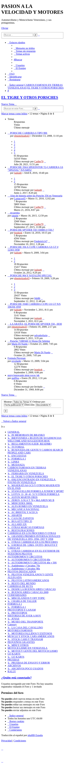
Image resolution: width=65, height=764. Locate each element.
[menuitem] (24, 48)
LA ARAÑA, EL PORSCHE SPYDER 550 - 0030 (36, 324)
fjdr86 (37, 298)
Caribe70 (38, 161)
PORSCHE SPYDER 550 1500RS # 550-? (32, 230)
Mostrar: (8, 401)
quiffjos (15, 378)
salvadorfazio (40, 335)
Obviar (4, 28)
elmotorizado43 (22, 135)
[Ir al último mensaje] (45, 161)
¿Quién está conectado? (16, 677)
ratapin (15, 215)
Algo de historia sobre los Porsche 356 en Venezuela (36, 195)
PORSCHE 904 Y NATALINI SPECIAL (31, 275)
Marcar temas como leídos (14, 113)
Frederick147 (40, 241)
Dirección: (29, 404)
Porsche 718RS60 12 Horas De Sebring (30, 341)
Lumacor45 (20, 198)
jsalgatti (18, 173)
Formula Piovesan (17, 358)
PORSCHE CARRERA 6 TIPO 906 (28, 133)
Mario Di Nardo (20, 344)
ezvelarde (16, 361)
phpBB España (35, 735)
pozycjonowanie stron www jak (23, 375)
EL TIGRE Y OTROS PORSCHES (29, 97)
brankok (18, 232)
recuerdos (15, 212)
